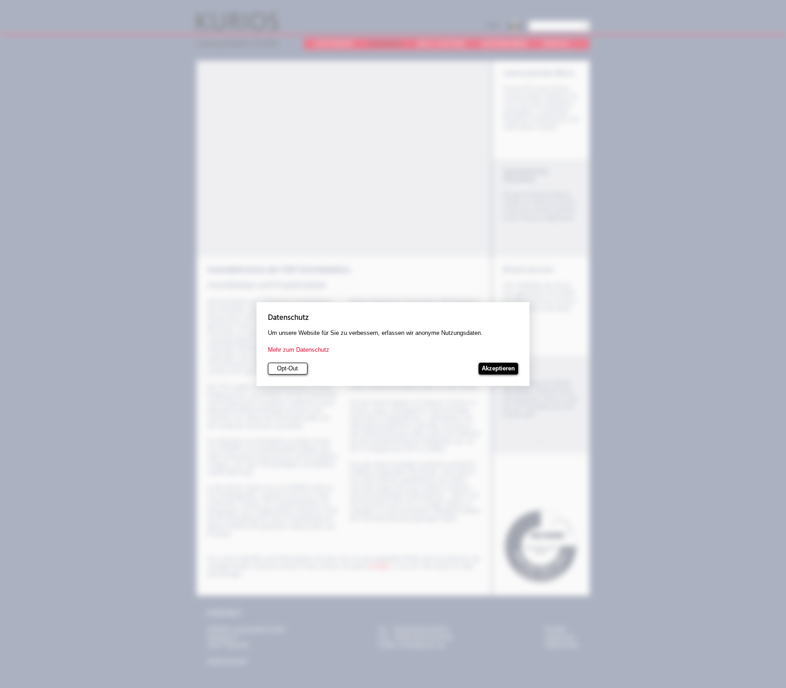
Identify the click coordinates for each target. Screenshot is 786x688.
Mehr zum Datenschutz (298, 349)
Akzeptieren (498, 368)
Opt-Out (287, 368)
